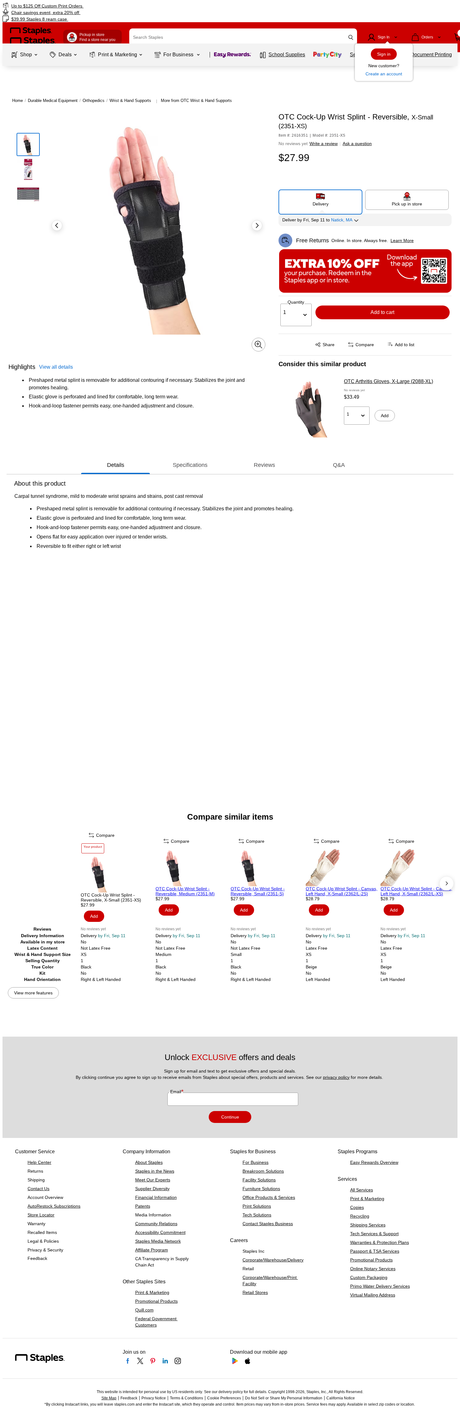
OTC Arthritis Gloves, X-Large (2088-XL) (388, 381)
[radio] (321, 200)
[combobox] (243, 37)
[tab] (115, 465)
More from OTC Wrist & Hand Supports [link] (196, 100)
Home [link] (17, 100)
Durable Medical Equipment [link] (53, 100)
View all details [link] (56, 367)
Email (176, 1091)
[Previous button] (57, 225)
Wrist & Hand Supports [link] (130, 100)
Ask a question (357, 143)
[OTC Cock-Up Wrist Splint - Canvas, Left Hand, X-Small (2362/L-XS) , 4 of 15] (417, 867)
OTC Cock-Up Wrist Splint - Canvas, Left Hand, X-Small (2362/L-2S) (341, 891)
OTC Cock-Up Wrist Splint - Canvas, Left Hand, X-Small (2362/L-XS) (416, 891)
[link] (78, 6)
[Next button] (257, 225)
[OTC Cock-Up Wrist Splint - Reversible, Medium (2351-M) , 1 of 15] (192, 867)
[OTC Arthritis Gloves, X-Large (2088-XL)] (309, 409)
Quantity (296, 302)
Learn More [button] (402, 240)
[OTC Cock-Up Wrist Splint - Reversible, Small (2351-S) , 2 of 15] (267, 867)
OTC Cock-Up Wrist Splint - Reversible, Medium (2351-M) (185, 891)
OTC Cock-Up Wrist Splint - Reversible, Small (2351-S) (258, 891)
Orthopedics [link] (94, 100)
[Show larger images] (258, 344)
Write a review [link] (323, 143)
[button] (350, 37)
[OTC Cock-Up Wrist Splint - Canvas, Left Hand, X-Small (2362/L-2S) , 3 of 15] (343, 867)
